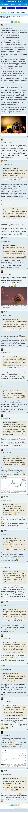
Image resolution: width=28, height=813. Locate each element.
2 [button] (13, 22)
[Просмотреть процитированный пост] (17, 169)
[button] (16, 22)
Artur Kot (6, 208)
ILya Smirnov (7, 356)
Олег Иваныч (7, 319)
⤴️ (11, 12)
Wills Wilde (7, 642)
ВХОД (25, 7)
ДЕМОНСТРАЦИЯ (11, 7)
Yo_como (6, 245)
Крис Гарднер (7, 422)
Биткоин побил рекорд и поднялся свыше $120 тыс (11, 17)
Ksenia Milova (7, 168)
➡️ (24, 12)
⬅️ (17, 12)
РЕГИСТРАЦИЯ (19, 7)
